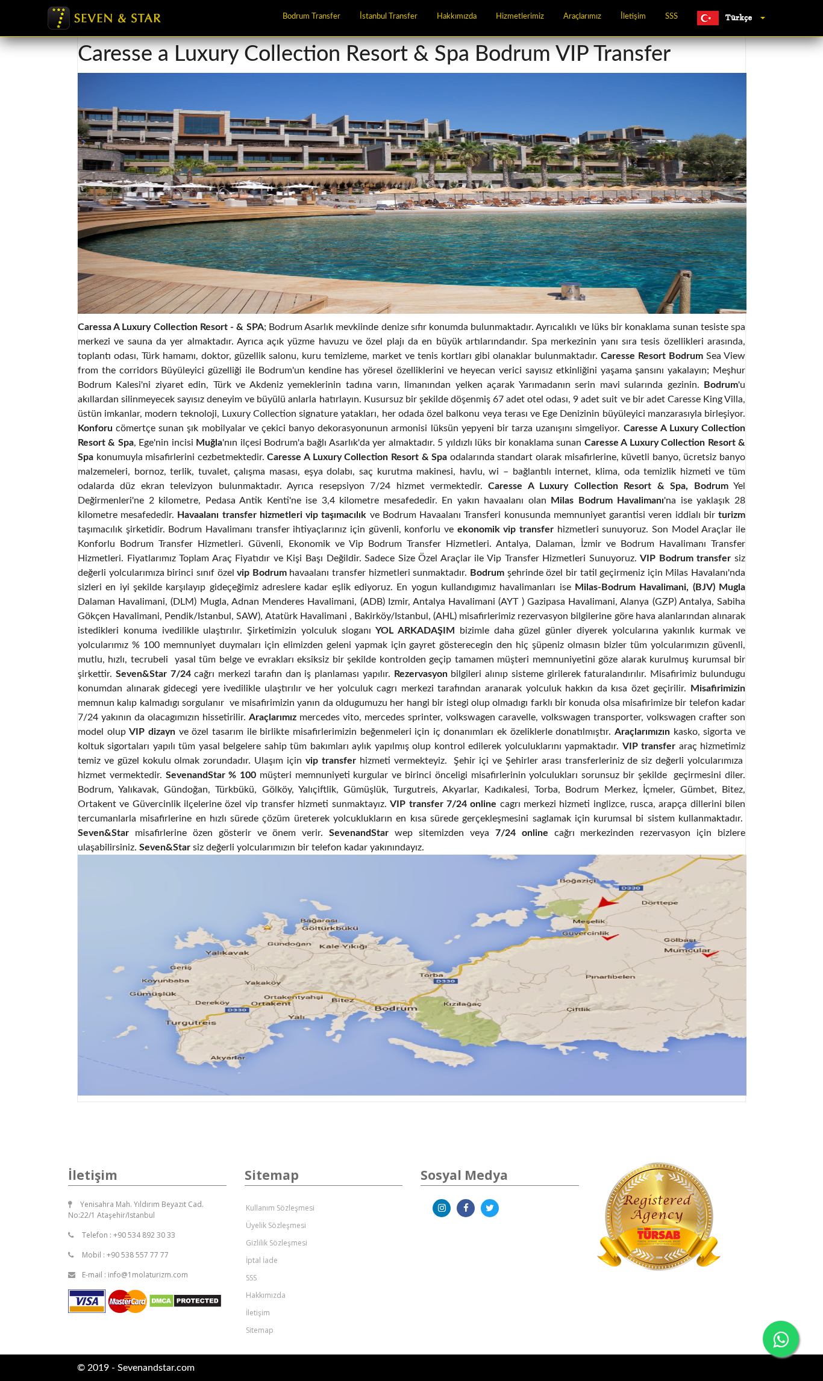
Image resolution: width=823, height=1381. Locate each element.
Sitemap (260, 1330)
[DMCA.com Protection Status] (185, 1300)
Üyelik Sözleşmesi (276, 1225)
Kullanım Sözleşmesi (280, 1208)
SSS (671, 16)
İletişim (633, 16)
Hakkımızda (457, 16)
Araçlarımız (582, 16)
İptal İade (262, 1260)
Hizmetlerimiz (520, 16)
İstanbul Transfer (389, 16)
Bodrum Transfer (311, 16)
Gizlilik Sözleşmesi (276, 1243)
